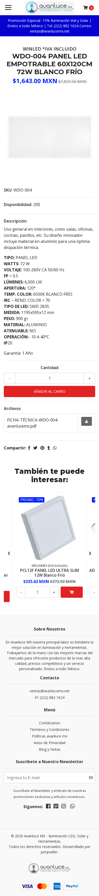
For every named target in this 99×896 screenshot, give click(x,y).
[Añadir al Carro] (72, 592)
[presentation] (9, 553)
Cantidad (49, 367)
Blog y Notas (49, 749)
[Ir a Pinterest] (56, 807)
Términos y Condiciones (49, 729)
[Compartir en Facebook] (29, 448)
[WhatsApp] (72, 807)
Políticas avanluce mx (49, 736)
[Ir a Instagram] (63, 807)
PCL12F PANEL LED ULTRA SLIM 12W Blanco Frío (49, 573)
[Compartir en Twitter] (35, 448)
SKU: (8, 190)
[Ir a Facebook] (48, 807)
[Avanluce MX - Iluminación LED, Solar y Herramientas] (49, 7)
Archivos (12, 408)
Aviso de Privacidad (49, 742)
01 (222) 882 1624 (49, 697)
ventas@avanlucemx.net (50, 690)
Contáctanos (49, 722)
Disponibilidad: (18, 204)
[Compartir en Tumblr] (48, 448)
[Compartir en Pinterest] (42, 448)
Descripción (15, 221)
